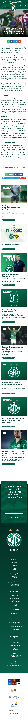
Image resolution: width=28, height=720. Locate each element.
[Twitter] (17, 550)
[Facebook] (11, 550)
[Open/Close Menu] (2, 6)
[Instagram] (14, 550)
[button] (8, 41)
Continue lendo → (8, 219)
